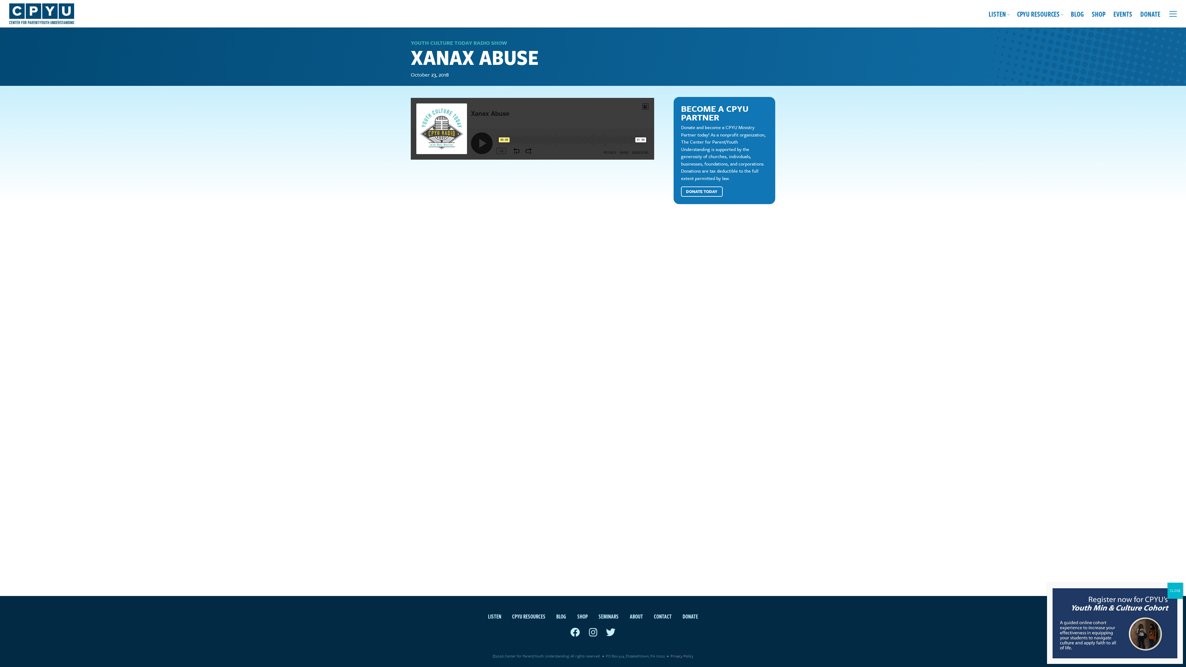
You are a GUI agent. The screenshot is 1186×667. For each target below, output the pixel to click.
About (636, 616)
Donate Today (701, 191)
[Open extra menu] (1173, 14)
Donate (1150, 13)
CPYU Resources (1038, 13)
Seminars (609, 616)
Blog (1077, 13)
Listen (997, 13)
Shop (1098, 13)
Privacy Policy (682, 656)
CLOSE (1175, 590)
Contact (663, 616)
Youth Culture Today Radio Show (459, 43)
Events (1122, 13)
